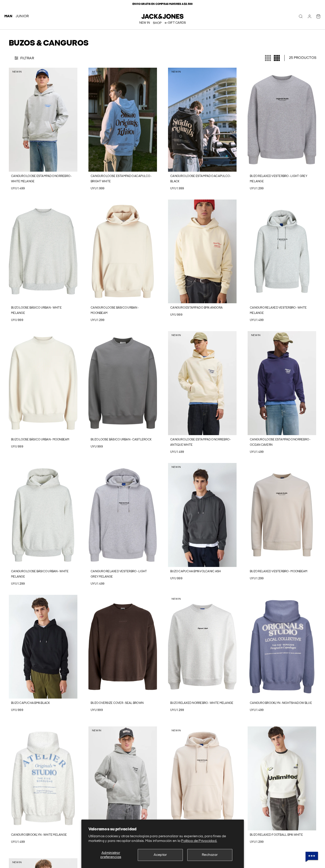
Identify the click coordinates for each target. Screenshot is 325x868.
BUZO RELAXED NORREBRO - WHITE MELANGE (201, 703)
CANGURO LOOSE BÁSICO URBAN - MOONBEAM (115, 310)
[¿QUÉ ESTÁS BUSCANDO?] (300, 16)
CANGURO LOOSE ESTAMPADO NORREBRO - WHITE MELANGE (41, 178)
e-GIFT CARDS (175, 23)
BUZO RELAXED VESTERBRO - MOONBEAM (278, 571)
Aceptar (160, 855)
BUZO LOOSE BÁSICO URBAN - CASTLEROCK (121, 439)
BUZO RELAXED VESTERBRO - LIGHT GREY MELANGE (278, 178)
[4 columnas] (277, 58)
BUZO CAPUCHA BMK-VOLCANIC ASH (195, 571)
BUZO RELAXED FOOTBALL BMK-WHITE (276, 835)
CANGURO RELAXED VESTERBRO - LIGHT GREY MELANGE (119, 574)
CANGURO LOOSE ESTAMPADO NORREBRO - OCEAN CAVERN (280, 442)
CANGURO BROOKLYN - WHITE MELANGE (39, 835)
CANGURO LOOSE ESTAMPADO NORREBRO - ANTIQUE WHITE (200, 442)
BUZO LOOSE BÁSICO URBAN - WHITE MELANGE (36, 310)
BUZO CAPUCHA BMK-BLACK (30, 703)
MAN (8, 16)
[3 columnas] (268, 58)
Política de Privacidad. (199, 841)
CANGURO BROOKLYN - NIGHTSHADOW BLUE (281, 703)
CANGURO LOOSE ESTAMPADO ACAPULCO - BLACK (200, 178)
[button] (12, 120)
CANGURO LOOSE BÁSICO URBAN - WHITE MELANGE (40, 574)
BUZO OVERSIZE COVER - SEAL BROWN (117, 703)
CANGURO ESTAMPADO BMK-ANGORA (196, 307)
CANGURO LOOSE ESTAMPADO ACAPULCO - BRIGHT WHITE (121, 178)
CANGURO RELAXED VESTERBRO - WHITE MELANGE (278, 310)
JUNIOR (22, 16)
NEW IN (144, 23)
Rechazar (210, 855)
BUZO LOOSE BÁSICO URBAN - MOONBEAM (40, 439)
